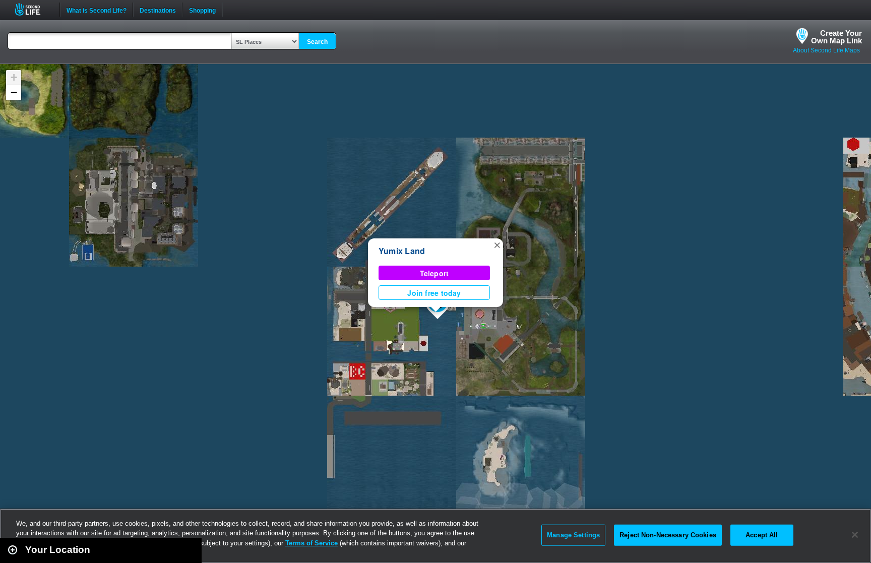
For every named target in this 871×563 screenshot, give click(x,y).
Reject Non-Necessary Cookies (667, 535)
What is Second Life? (97, 9)
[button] (497, 244)
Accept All (761, 535)
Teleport (434, 273)
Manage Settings (573, 535)
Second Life (33, 9)
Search (317, 41)
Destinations (158, 9)
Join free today (434, 293)
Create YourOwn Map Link (836, 37)
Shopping (202, 9)
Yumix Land (402, 251)
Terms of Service (311, 543)
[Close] (855, 535)
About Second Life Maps (826, 50)
